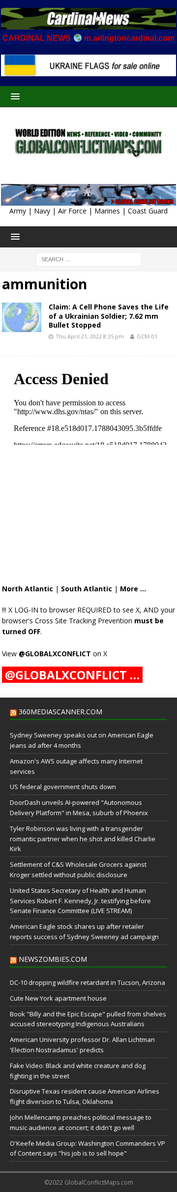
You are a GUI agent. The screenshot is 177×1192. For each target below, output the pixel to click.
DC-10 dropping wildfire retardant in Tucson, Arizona (87, 982)
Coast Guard (148, 210)
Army (17, 210)
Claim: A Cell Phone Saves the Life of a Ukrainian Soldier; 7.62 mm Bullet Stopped (109, 315)
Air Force (72, 210)
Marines (107, 210)
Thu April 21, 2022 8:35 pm (90, 336)
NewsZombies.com (53, 959)
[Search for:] (89, 258)
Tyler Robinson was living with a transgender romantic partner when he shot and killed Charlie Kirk (82, 839)
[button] (13, 96)
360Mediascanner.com (60, 711)
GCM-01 (147, 336)
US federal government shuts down (63, 786)
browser (62, 609)
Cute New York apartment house (58, 998)
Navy (42, 210)
